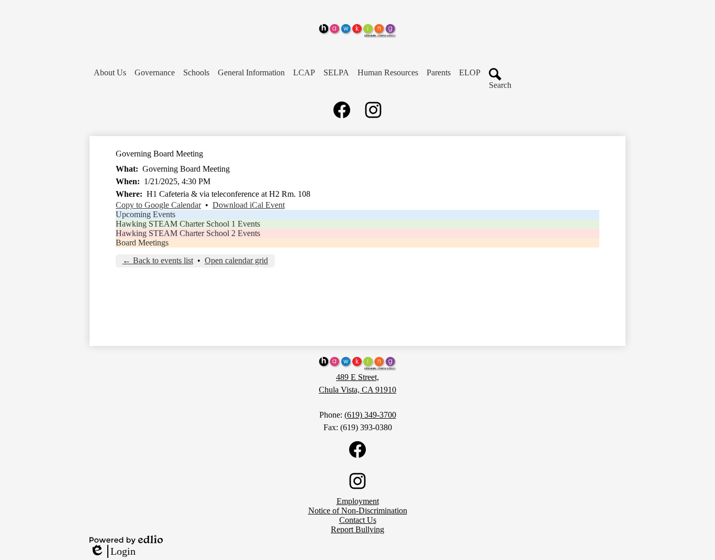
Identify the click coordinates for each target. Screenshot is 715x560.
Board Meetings (142, 242)
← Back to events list (157, 260)
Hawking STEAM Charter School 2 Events (188, 233)
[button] (110, 73)
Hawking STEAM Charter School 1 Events (188, 223)
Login (113, 551)
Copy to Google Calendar (158, 204)
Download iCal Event (249, 204)
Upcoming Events (145, 214)
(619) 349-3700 (370, 414)
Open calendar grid (236, 260)
